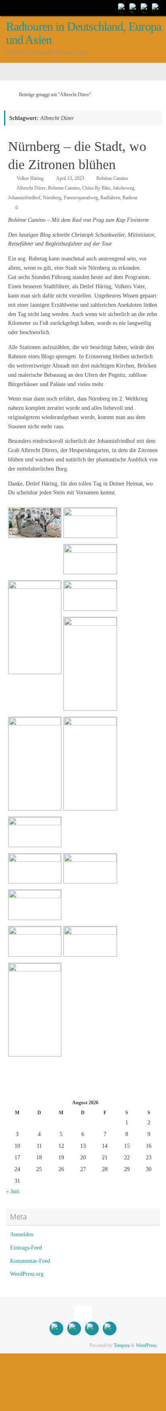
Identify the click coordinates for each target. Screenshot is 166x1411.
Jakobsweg (123, 188)
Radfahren (110, 197)
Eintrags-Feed (26, 1248)
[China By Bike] (133, 7)
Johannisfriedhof (24, 197)
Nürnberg (52, 197)
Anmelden (21, 1234)
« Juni (13, 1191)
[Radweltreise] (122, 7)
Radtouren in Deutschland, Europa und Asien (83, 33)
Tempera (122, 1345)
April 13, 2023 (70, 178)
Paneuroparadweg (81, 197)
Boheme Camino (64, 188)
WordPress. (147, 1345)
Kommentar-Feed (30, 1261)
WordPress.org (27, 1274)
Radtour (130, 197)
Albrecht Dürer (31, 188)
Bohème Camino (112, 178)
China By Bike (96, 188)
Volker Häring (30, 178)
